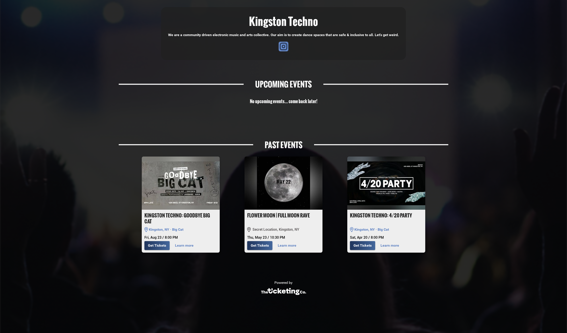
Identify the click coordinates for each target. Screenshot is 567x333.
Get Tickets (157, 245)
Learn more (184, 245)
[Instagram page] (283, 47)
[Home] (283, 296)
